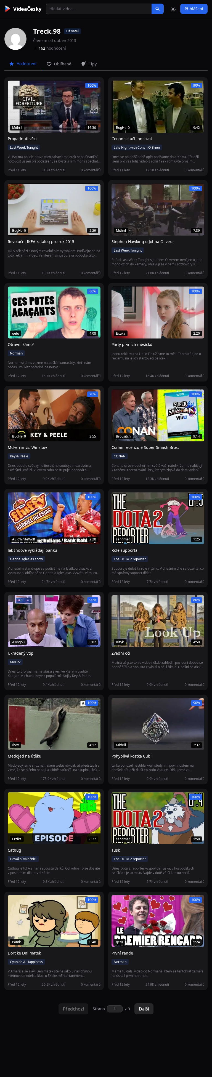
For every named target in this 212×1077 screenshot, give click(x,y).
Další (144, 1009)
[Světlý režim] (173, 8)
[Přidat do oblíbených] (14, 88)
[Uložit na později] (24, 88)
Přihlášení (194, 8)
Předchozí (73, 1009)
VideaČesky (27, 9)
